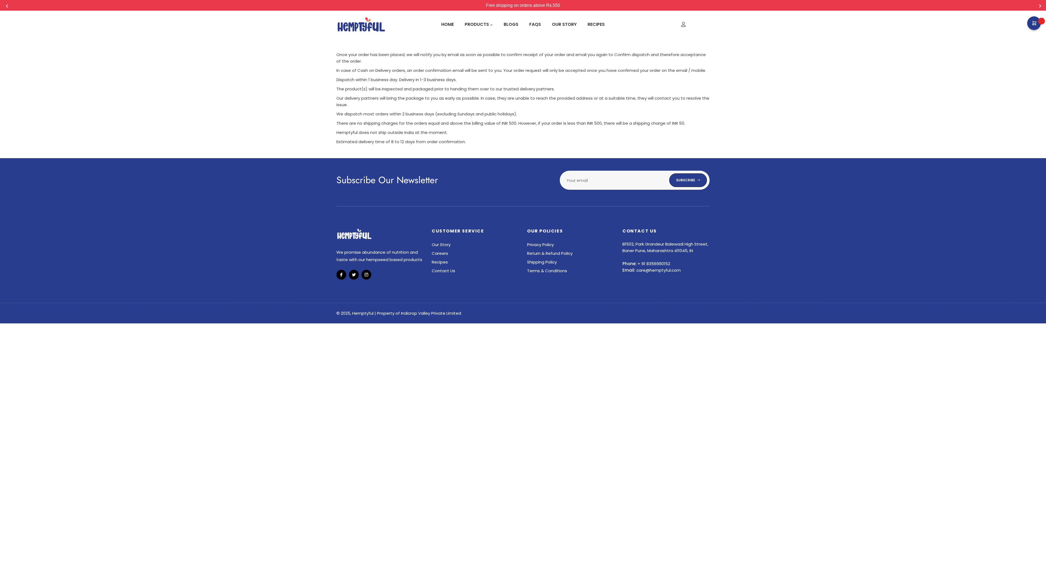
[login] (683, 24)
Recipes (440, 262)
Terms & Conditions (547, 271)
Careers (440, 253)
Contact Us (443, 271)
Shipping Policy (542, 262)
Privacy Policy (540, 244)
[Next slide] (1039, 5)
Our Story (441, 244)
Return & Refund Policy (550, 253)
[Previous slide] (6, 5)
